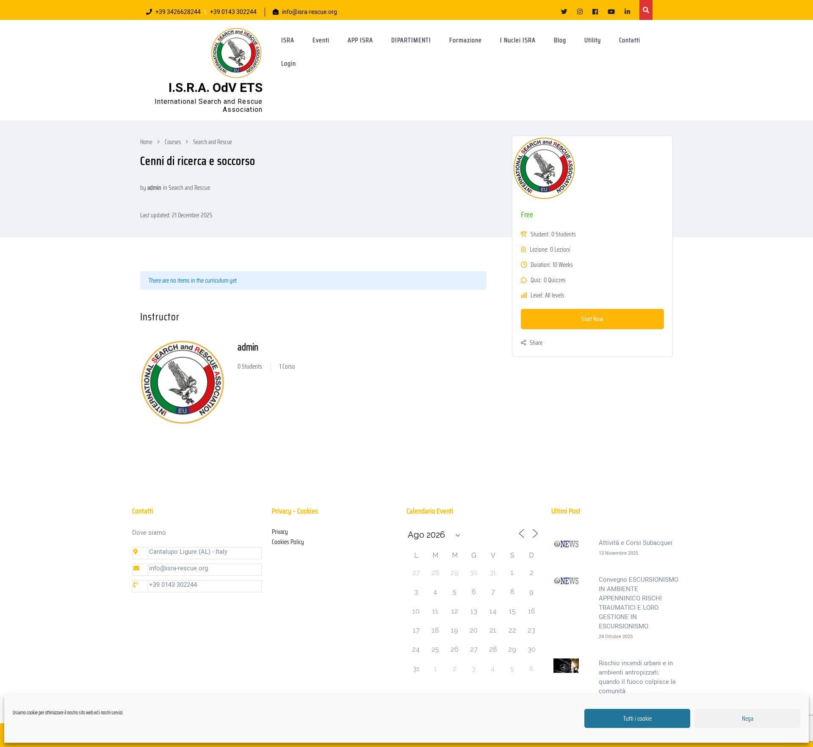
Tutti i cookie (637, 719)
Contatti (629, 40)
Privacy (280, 532)
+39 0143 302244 (233, 12)
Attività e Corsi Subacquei (635, 542)
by (143, 188)
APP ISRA (360, 40)
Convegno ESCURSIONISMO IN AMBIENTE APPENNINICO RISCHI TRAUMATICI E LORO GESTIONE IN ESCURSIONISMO (638, 603)
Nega (747, 719)
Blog (560, 40)
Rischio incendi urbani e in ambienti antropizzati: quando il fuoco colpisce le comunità (637, 677)
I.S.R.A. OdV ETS (216, 88)
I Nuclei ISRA (518, 40)
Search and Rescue (189, 188)
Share (536, 343)
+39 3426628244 (178, 12)
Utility (592, 40)
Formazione (465, 40)
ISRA (287, 40)
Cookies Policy (288, 542)
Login (288, 63)
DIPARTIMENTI (411, 40)
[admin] (182, 382)
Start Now (592, 319)
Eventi (320, 40)
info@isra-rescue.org (309, 12)
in (165, 188)
